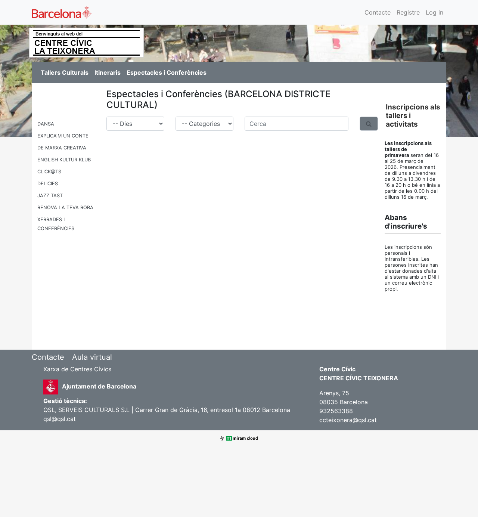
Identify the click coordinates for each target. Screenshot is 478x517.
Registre (408, 12)
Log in (434, 12)
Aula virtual (92, 357)
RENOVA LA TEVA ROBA (65, 207)
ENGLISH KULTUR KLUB (64, 159)
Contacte (377, 12)
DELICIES (47, 183)
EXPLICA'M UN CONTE (63, 136)
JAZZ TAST (50, 195)
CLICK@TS (49, 171)
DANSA (45, 124)
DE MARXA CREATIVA (61, 148)
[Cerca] (369, 124)
